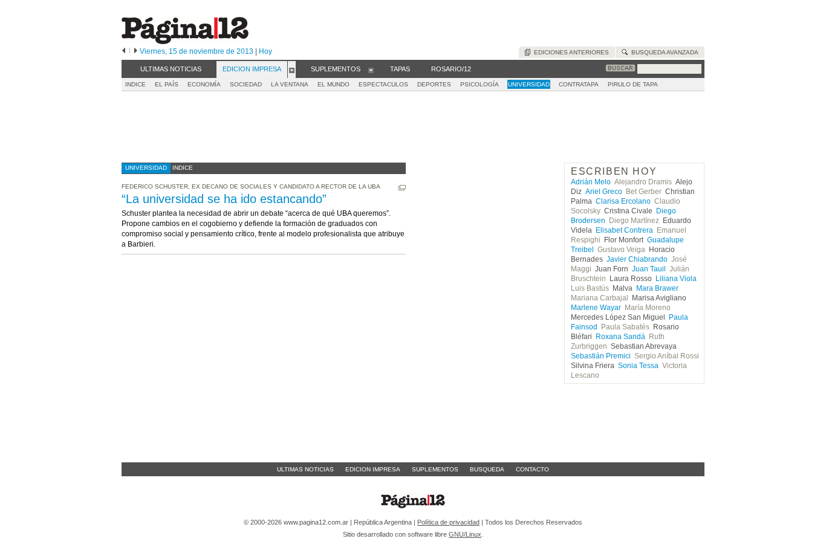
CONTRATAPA (579, 84)
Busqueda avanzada (663, 52)
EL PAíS (166, 84)
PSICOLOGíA (479, 84)
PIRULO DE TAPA (633, 84)
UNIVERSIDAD (529, 84)
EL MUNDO (333, 84)
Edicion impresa (372, 469)
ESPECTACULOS (383, 84)
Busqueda (487, 469)
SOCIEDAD (246, 84)
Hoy (265, 51)
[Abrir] (292, 69)
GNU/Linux (465, 534)
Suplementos (435, 469)
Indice (135, 84)
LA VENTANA (289, 84)
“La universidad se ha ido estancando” (224, 198)
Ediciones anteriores (569, 52)
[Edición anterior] (124, 51)
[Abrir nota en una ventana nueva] (402, 187)
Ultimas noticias (305, 469)
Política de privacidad (448, 522)
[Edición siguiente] (136, 51)
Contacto (532, 469)
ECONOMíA (204, 84)
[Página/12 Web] (185, 41)
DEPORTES (434, 84)
